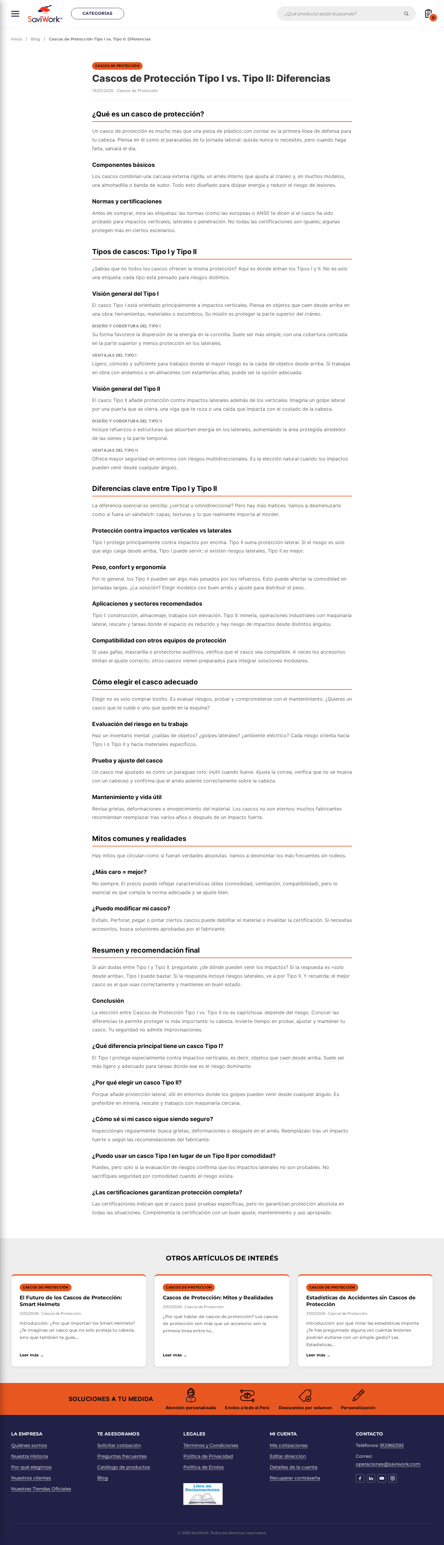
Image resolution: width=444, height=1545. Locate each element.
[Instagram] (392, 1478)
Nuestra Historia (29, 1456)
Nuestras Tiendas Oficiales (41, 1489)
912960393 (392, 1445)
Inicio (16, 39)
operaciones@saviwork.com (388, 1464)
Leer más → (79, 1354)
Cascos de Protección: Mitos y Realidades (218, 1298)
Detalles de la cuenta (293, 1467)
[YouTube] (382, 1478)
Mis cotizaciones (289, 1445)
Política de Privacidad (208, 1456)
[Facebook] (360, 1478)
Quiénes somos (29, 1445)
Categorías (97, 13)
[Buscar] (406, 14)
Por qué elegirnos (31, 1467)
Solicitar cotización (119, 1445)
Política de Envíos (203, 1467)
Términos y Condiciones (210, 1445)
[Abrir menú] (15, 13)
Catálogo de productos (123, 1467)
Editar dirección (288, 1456)
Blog (35, 39)
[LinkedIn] (371, 1478)
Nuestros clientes (31, 1478)
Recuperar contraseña (295, 1478)
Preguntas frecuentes (122, 1456)
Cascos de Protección (117, 66)
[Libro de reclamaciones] (203, 1494)
